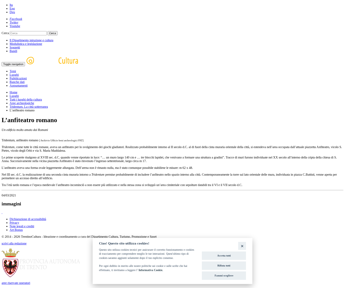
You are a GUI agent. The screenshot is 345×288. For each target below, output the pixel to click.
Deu (12, 12)
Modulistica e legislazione (26, 44)
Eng (12, 8)
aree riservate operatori (16, 283)
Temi (13, 71)
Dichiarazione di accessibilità (28, 219)
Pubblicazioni (18, 78)
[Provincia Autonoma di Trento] (41, 276)
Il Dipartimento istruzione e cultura (31, 40)
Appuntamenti (19, 85)
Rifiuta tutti (223, 265)
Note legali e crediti (22, 226)
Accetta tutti (224, 255)
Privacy (14, 222)
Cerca (5, 33)
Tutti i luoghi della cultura (26, 99)
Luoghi (14, 74)
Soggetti (15, 47)
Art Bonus (16, 230)
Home (13, 92)
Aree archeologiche (22, 103)
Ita (11, 5)
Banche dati (17, 82)
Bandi (13, 51)
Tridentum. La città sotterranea (29, 106)
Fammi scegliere (224, 275)
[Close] (242, 246)
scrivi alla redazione (14, 243)
